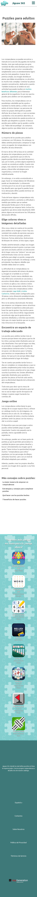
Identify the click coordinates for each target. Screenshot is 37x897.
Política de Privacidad (18, 842)
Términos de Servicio (18, 856)
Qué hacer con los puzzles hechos (15, 495)
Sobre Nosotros (18, 829)
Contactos (18, 816)
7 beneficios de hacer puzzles (14, 499)
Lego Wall (16, 291)
